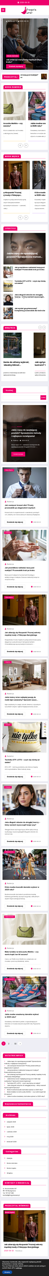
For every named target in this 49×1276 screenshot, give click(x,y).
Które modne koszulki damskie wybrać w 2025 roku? (22, 888)
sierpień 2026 (11, 1122)
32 (15, 1043)
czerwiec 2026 (12, 1132)
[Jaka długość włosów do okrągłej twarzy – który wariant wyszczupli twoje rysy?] (24, 800)
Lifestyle (13, 426)
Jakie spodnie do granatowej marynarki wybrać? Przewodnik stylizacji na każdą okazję (23, 61)
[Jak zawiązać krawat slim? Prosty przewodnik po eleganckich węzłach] (24, 482)
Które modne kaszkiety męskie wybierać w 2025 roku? (24, 193)
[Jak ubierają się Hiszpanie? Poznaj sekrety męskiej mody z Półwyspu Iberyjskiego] (24, 610)
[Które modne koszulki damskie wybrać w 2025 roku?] (24, 864)
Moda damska (11, 56)
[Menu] (3, 10)
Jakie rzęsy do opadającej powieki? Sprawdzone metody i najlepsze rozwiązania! (24, 255)
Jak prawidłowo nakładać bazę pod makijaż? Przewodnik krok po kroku (30, 269)
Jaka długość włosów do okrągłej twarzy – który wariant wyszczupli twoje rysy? (29, 296)
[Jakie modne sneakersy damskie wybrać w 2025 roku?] (24, 992)
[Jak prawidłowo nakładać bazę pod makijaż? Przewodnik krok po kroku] (24, 545)
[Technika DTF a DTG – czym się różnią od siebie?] (24, 737)
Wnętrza (7, 662)
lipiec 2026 (10, 1127)
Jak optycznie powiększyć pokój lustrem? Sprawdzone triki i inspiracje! (22, 364)
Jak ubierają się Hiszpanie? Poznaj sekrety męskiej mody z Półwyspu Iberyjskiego (22, 633)
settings (19, 1268)
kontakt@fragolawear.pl (11, 1195)
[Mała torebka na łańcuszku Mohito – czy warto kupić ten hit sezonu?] (24, 929)
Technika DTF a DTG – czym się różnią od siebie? (30, 282)
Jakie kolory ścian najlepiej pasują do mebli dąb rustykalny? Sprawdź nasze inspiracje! (20, 699)
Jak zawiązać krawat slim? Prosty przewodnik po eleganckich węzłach (20, 506)
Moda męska (9, 470)
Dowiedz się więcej (14, 66)
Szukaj (9, 390)
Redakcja (9, 21)
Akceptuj (7, 1272)
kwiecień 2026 (12, 1142)
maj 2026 (10, 1137)
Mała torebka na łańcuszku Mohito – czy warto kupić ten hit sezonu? (22, 953)
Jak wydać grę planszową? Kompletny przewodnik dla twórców (30, 310)
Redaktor (10, 756)
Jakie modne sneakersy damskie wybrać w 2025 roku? (24, 124)
